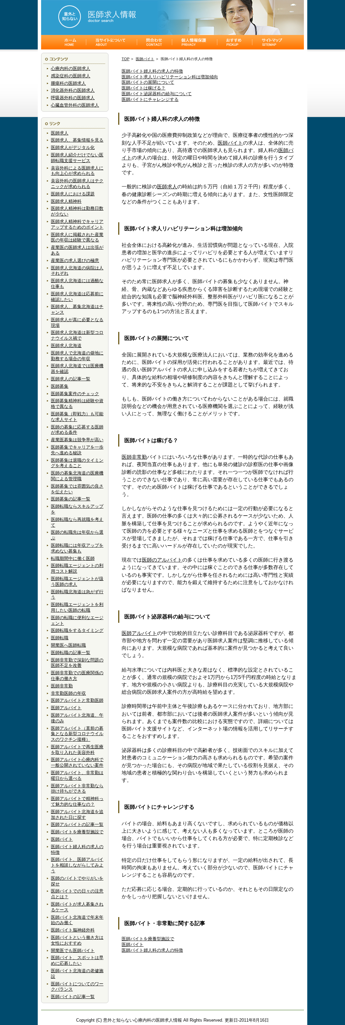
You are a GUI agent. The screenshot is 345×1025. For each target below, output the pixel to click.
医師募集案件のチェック (75, 393)
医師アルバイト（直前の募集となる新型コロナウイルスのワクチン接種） (77, 734)
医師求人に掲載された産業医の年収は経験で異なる (77, 237)
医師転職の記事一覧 (70, 652)
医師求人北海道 (66, 345)
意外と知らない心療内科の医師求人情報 (142, 1020)
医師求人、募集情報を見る (77, 140)
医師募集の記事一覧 (70, 498)
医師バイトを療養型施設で (77, 831)
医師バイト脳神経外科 (73, 930)
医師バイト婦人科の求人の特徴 (152, 71)
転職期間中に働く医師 (73, 558)
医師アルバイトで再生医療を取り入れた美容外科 (77, 749)
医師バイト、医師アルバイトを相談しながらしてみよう (77, 865)
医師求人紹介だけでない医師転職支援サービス (77, 157)
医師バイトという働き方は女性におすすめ (77, 940)
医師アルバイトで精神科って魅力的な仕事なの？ (77, 801)
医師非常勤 (62, 685)
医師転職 (59, 637)
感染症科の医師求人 (70, 75)
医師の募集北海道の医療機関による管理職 (77, 475)
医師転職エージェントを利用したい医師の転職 (77, 607)
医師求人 (59, 133)
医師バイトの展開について (148, 82)
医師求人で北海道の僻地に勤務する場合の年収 (77, 355)
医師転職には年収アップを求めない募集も (77, 548)
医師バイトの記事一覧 (73, 996)
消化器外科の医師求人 (73, 90)
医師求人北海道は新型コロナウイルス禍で (77, 335)
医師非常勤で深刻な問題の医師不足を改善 (77, 662)
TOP (125, 59)
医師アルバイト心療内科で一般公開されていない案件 (77, 762)
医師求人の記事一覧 (70, 378)
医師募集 (59, 386)
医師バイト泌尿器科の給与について (157, 93)
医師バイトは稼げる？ (143, 87)
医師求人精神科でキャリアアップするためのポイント (77, 224)
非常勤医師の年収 (68, 693)
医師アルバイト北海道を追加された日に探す (77, 814)
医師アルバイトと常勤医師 (77, 700)
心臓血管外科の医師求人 (75, 105)
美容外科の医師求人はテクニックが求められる (77, 183)
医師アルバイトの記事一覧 (77, 824)
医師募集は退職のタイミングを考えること (77, 463)
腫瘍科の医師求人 (68, 83)
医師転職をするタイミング (77, 630)
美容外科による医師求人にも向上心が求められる (77, 170)
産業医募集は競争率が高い (77, 439)
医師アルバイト (66, 707)
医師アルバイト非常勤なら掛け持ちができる (77, 788)
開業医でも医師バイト (73, 950)
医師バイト (62, 839)
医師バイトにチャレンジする (150, 99)
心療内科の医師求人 (70, 68)
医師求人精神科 (66, 201)
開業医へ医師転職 (68, 645)
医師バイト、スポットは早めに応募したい (77, 960)
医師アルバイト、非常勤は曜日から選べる (77, 775)
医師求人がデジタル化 (73, 147)
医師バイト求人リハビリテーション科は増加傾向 (170, 76)
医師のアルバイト (162, 560)
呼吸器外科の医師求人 (73, 97)
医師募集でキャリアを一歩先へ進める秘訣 (77, 450)
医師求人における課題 (73, 193)
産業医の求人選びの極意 (75, 260)
